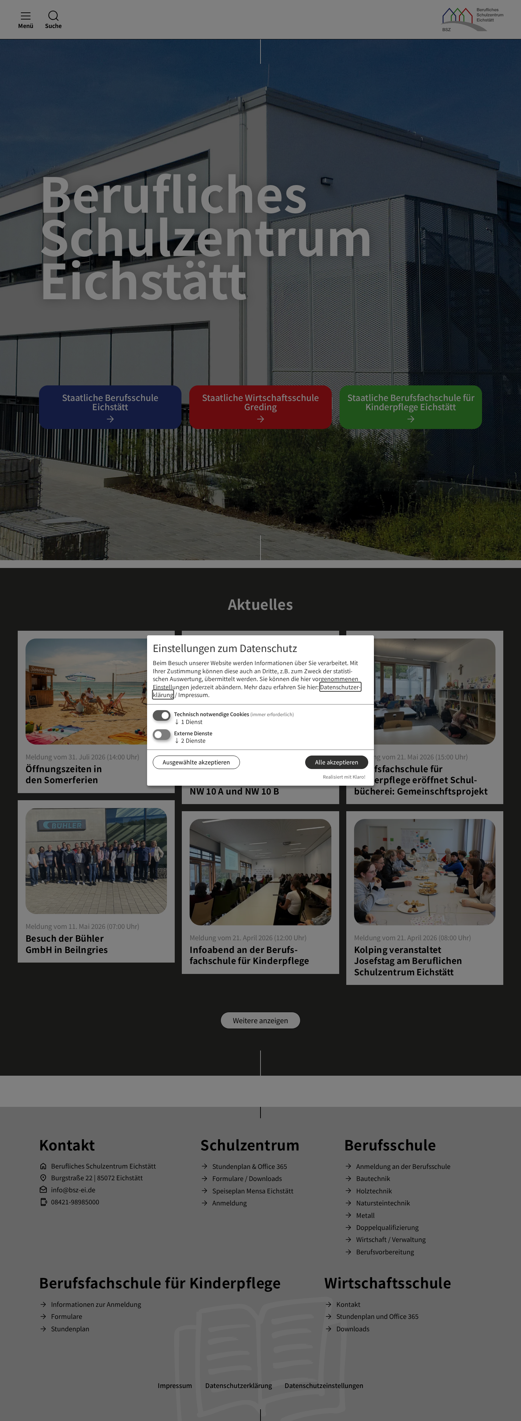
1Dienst (188, 721)
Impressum (193, 694)
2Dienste (190, 740)
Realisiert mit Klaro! (344, 776)
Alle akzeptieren (336, 762)
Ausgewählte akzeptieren (196, 762)
